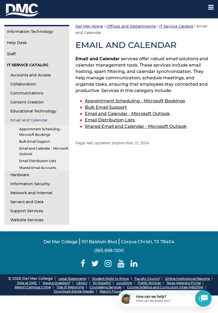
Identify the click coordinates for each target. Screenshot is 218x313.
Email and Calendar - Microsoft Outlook (43, 151)
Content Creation (27, 102)
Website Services (26, 220)
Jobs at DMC (27, 283)
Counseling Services (105, 287)
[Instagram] (108, 263)
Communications (26, 93)
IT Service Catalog (27, 65)
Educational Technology (33, 111)
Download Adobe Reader (74, 291)
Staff (11, 53)
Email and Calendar (29, 120)
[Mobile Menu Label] (211, 7)
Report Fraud (110, 291)
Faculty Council (147, 279)
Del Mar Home (89, 26)
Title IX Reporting (70, 287)
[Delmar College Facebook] (82, 263)
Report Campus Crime (33, 287)
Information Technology (30, 31)
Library (81, 283)
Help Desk (17, 42)
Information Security (30, 183)
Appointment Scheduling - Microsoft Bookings (40, 132)
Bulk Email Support (34, 142)
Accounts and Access (30, 75)
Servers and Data (26, 201)
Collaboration (23, 84)
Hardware (19, 174)
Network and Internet (31, 192)
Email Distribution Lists (37, 161)
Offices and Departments (131, 26)
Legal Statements (72, 279)
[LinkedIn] (134, 263)
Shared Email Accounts (37, 168)
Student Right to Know (110, 279)
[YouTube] (121, 263)
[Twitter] (95, 263)
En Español (102, 283)
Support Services (26, 210)
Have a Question (56, 283)
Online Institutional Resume (187, 279)
